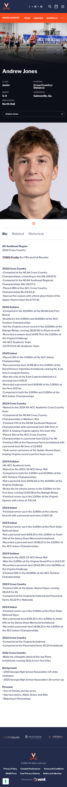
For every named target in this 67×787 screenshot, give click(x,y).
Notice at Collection (52, 773)
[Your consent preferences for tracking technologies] (6, 781)
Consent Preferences (30, 769)
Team (27, 18)
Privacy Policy (10, 769)
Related (18, 234)
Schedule (52, 18)
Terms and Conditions (54, 769)
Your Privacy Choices (30, 773)
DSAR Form (11, 773)
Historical (36, 234)
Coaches (38, 18)
